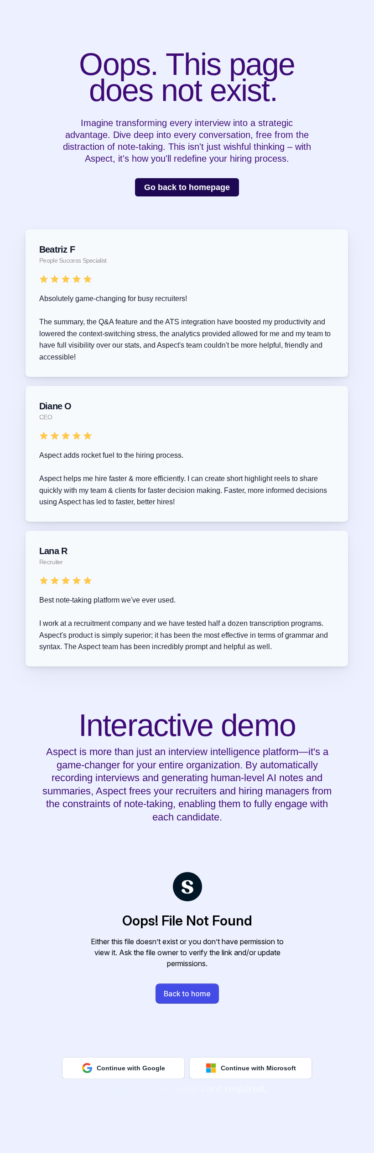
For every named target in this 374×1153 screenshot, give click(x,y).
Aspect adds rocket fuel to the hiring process (110, 455)
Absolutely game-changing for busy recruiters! (113, 298)
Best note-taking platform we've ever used (106, 600)
